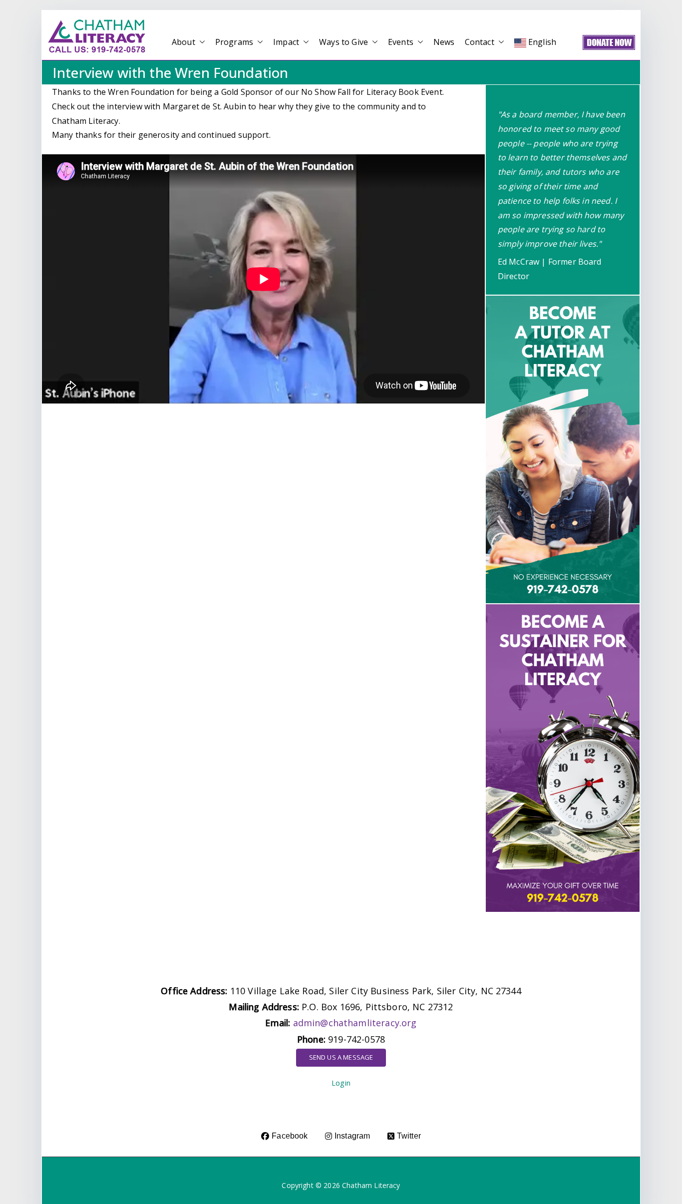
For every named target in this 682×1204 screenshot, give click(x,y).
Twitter (409, 1136)
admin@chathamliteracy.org (355, 1023)
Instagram (352, 1136)
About (183, 41)
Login (341, 1083)
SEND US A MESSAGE (341, 1057)
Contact (479, 41)
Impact (286, 41)
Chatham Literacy (371, 1185)
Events (400, 41)
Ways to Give (343, 41)
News (444, 41)
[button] (200, 42)
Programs (234, 41)
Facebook (290, 1136)
